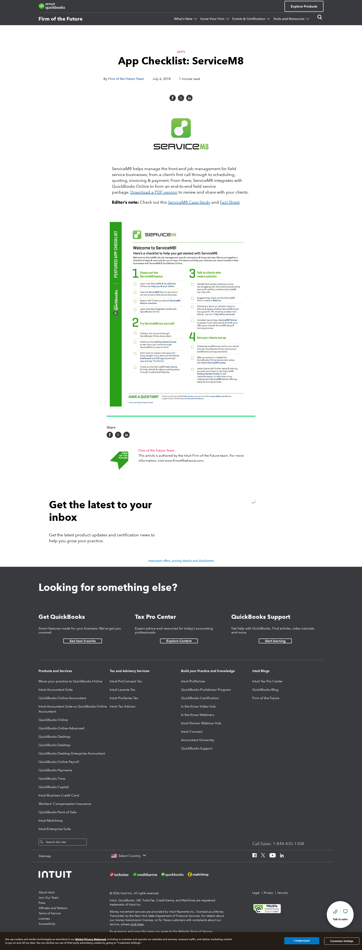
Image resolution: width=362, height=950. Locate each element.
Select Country (129, 856)
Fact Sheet (229, 202)
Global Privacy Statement (90, 939)
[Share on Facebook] (172, 98)
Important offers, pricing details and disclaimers (181, 561)
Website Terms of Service (195, 931)
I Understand (301, 941)
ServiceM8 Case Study (189, 202)
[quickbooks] (52, 6)
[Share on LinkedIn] (189, 98)
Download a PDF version (153, 192)
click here (137, 924)
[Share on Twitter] (181, 98)
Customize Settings (341, 941)
